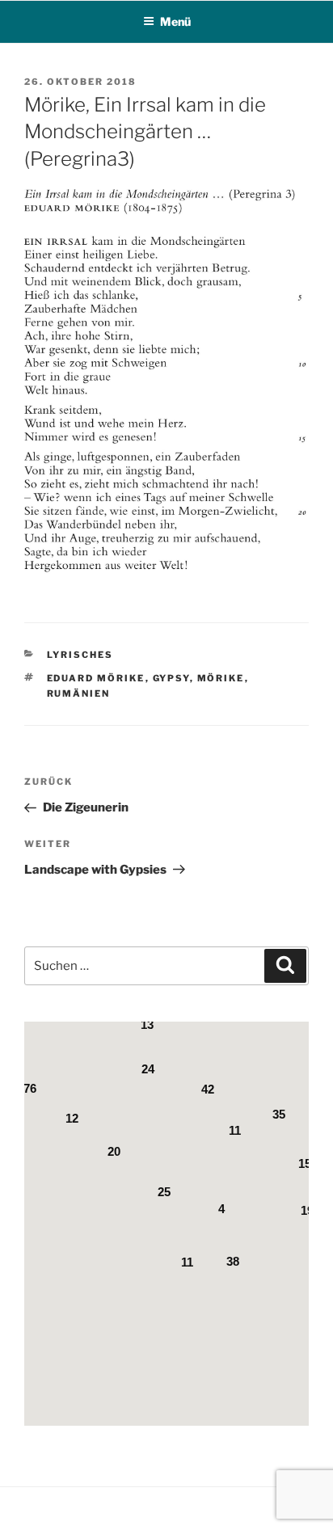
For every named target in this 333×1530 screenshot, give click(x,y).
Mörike (221, 678)
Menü (175, 21)
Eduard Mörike (96, 678)
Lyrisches (80, 654)
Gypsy (171, 678)
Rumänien (79, 693)
